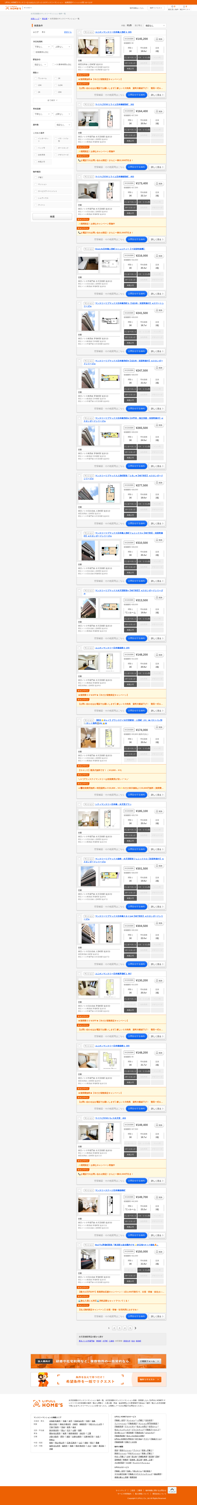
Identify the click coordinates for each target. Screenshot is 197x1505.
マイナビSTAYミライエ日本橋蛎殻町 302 (114, 104)
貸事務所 (118, 1460)
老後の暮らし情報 (121, 1477)
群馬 (68, 1427)
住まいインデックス (122, 1430)
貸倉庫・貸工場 (136, 1460)
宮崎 (95, 1446)
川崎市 (75, 1424)
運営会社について (159, 1494)
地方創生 (146, 1471)
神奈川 (62, 1424)
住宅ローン (153, 1426)
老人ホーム (137, 1471)
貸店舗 (151, 1457)
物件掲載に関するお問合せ (156, 1490)
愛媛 (97, 1443)
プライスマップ (138, 1430)
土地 (128, 1457)
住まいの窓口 (142, 1426)
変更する (68, 32)
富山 (63, 1430)
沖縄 (51, 1449)
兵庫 (86, 1437)
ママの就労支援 (121, 1474)
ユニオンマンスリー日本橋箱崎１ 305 (112, 1046)
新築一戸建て (147, 1453)
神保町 (98, 1341)
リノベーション (121, 1423)
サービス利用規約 (124, 1494)
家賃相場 (129, 1433)
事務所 (125, 1460)
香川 (92, 1443)
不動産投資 (119, 1426)
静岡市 (75, 1433)
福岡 (51, 1446)
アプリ (146, 1439)
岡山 (56, 1443)
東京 (51, 1424)
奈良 (98, 1437)
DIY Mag (138, 1439)
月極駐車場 (142, 1457)
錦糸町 (138, 1341)
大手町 (105, 1341)
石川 (68, 1430)
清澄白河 (126, 1341)
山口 (80, 1443)
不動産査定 (132, 1423)
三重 (89, 1433)
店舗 (157, 1457)
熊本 (77, 1446)
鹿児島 (101, 1446)
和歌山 (52, 1440)
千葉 (51, 1427)
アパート (136, 1450)
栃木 (74, 1427)
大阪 (51, 1437)
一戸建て (140, 1420)
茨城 (63, 1427)
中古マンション (134, 1453)
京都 (74, 1437)
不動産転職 (119, 1442)
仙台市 (81, 1421)
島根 (51, 1443)
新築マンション (121, 1453)
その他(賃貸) (119, 1463)
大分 (89, 1446)
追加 (160, 39)
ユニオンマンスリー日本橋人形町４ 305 (113, 32)
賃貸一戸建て (147, 1450)
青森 (64, 1421)
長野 (80, 1430)
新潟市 (56, 1430)
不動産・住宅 (120, 1420)
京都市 (78, 1437)
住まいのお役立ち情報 (135, 1436)
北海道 (52, 1421)
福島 (93, 1421)
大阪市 (56, 1437)
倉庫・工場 (147, 1460)
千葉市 (56, 1427)
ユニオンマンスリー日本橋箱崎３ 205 (112, 648)
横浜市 (68, 1424)
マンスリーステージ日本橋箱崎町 (110, 1190)
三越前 (111, 1341)
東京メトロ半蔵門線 (86, 1341)
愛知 (51, 1433)
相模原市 (82, 1424)
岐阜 (64, 1433)
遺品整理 (157, 1474)
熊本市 (82, 1446)
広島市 (73, 1443)
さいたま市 (97, 1424)
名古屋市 (56, 1433)
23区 (55, 1424)
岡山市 (61, 1443)
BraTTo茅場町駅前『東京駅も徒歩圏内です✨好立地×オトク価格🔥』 (127, 1245)
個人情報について (142, 1494)
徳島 (86, 1443)
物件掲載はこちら (137, 8)
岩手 (70, 1421)
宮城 (76, 1421)
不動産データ (155, 1439)
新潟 (51, 1430)
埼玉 (91, 1424)
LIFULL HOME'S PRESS (124, 1439)
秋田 (88, 1421)
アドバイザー (130, 1426)
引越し (129, 1471)
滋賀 (68, 1437)
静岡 (70, 1433)
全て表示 (51, 100)
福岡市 (64, 1446)
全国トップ (35, 19)
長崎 (71, 1446)
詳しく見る (156, 95)
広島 (68, 1443)
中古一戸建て (120, 1457)
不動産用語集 (120, 1436)
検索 (52, 216)
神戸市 (90, 1437)
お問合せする (136, 95)
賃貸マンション (126, 1450)
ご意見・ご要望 (136, 1490)
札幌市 (57, 1421)
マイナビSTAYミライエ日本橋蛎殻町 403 (114, 176)
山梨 (74, 1430)
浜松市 (82, 1433)
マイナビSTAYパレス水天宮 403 (110, 1118)
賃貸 (116, 1450)
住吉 (133, 1341)
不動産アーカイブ (152, 1430)
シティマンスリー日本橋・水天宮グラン (113, 804)
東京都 (44, 19)
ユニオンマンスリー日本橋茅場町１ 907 (113, 973)
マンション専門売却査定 (147, 1423)
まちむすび (149, 1433)
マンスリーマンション (141, 1463)
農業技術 (133, 1477)
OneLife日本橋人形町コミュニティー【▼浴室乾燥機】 (120, 249)
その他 (128, 1463)
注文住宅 (148, 1420)
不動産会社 (139, 1433)
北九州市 (56, 1446)
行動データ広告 (131, 1442)
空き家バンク (120, 1433)
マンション (130, 1420)
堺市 (62, 1437)
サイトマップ (121, 1490)
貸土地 (134, 1457)
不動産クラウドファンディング (140, 1474)
